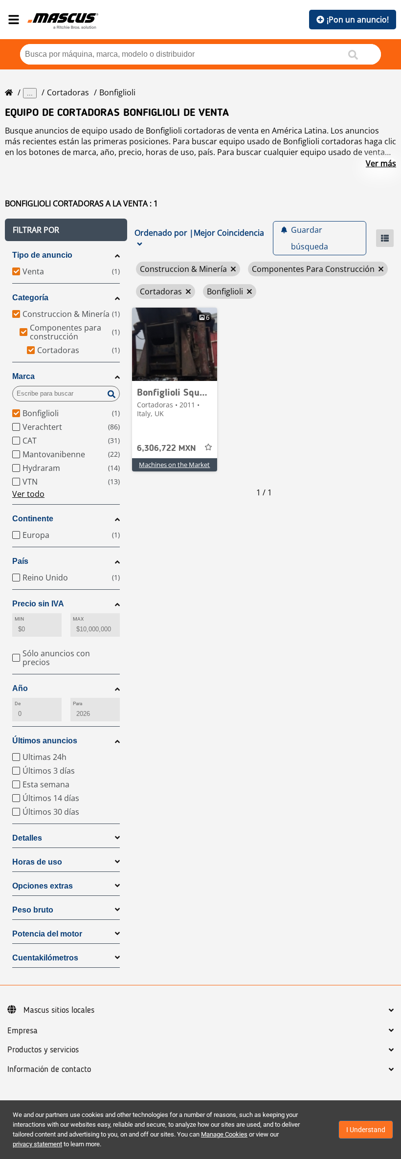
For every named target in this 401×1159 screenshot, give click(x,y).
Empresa (22, 1030)
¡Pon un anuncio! (358, 19)
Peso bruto (32, 910)
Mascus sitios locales (58, 1010)
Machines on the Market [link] (174, 464)
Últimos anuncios (44, 740)
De (18, 703)
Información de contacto (49, 1069)
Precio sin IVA (38, 604)
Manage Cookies (224, 1134)
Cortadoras (68, 92)
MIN (19, 619)
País (20, 561)
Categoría (30, 297)
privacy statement (37, 1144)
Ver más (381, 163)
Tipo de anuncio (42, 255)
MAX (78, 619)
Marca (23, 376)
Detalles (27, 838)
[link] (174, 344)
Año (20, 688)
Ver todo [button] (28, 494)
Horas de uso (37, 862)
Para (77, 703)
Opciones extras (42, 886)
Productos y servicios (43, 1050)
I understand (365, 1130)
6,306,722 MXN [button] (166, 448)
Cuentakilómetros (45, 958)
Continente (32, 518)
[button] (66, 230)
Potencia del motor (47, 934)
